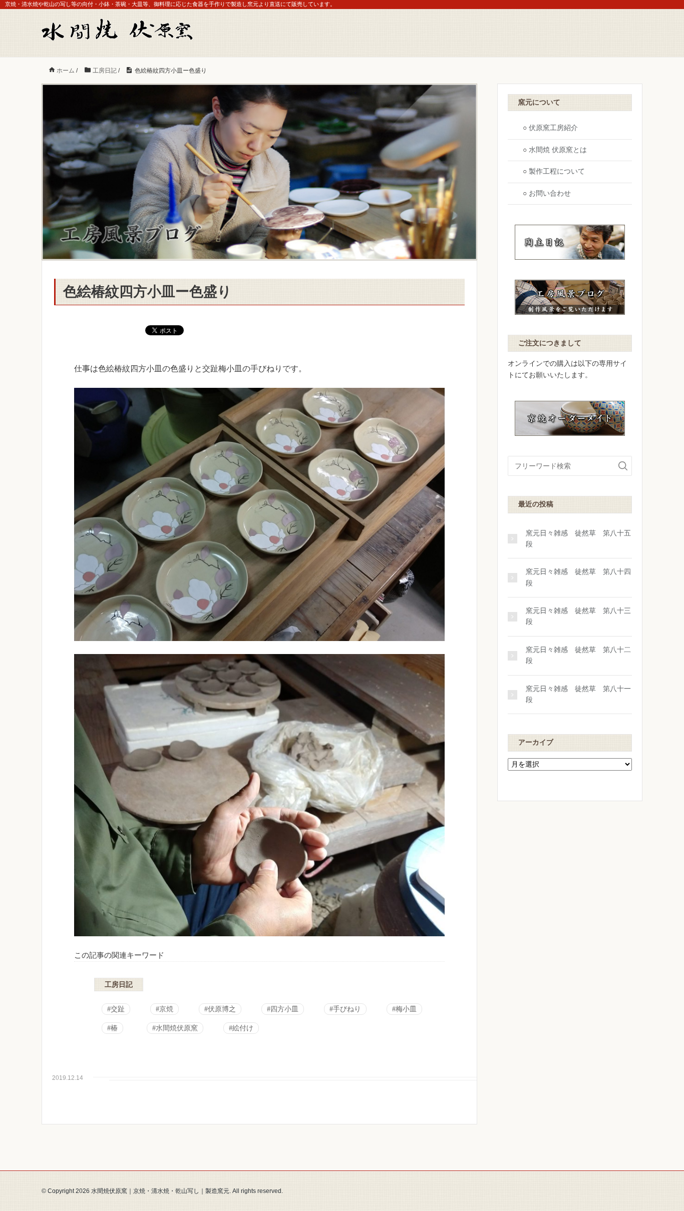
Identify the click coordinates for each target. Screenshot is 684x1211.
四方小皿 (284, 1009)
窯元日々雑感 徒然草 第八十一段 (578, 694)
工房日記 (119, 984)
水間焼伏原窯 (177, 1028)
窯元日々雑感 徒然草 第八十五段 (578, 538)
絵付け (242, 1028)
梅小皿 (406, 1009)
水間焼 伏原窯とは (558, 150)
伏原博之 (222, 1009)
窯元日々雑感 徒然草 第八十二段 (578, 655)
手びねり (347, 1009)
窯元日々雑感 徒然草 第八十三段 (578, 616)
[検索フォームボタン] (622, 465)
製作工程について (557, 171)
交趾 (118, 1009)
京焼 (166, 1009)
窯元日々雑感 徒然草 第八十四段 (578, 577)
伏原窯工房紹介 (553, 128)
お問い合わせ (550, 193)
